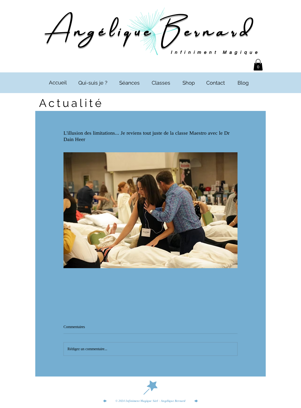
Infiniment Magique (215, 52)
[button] (258, 65)
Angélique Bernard (150, 29)
